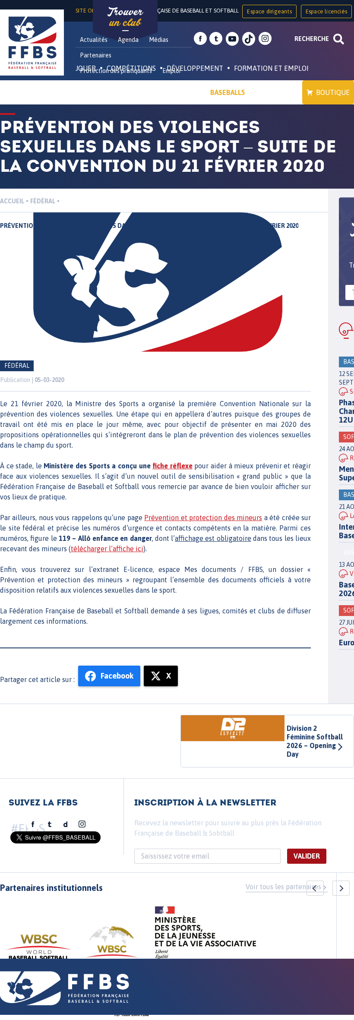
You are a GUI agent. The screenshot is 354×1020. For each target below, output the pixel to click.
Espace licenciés (326, 11)
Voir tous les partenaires (283, 887)
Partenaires (95, 55)
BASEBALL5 (227, 92)
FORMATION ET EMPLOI (271, 68)
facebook (200, 39)
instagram (265, 39)
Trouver (125, 17)
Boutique (333, 92)
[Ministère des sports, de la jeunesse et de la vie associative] (205, 935)
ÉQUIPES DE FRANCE (116, 92)
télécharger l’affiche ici (107, 549)
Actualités (93, 39)
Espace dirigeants (269, 11)
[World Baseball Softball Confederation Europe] (112, 947)
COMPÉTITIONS (131, 68)
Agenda (128, 39)
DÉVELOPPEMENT (195, 68)
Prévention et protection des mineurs (203, 517)
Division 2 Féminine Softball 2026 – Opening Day (315, 741)
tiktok (248, 39)
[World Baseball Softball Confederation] (38, 951)
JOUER (86, 68)
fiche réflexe (172, 466)
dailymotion (65, 824)
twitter (215, 39)
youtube (232, 39)
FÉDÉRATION (179, 92)
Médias (158, 39)
